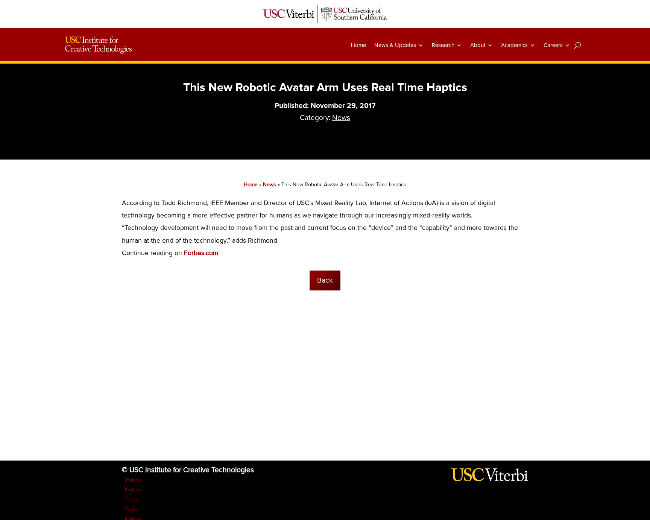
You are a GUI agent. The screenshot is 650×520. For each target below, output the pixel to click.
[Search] (577, 45)
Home (358, 45)
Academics (514, 45)
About (477, 45)
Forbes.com (201, 253)
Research (443, 45)
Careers (553, 45)
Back (325, 280)
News (341, 117)
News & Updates (395, 45)
